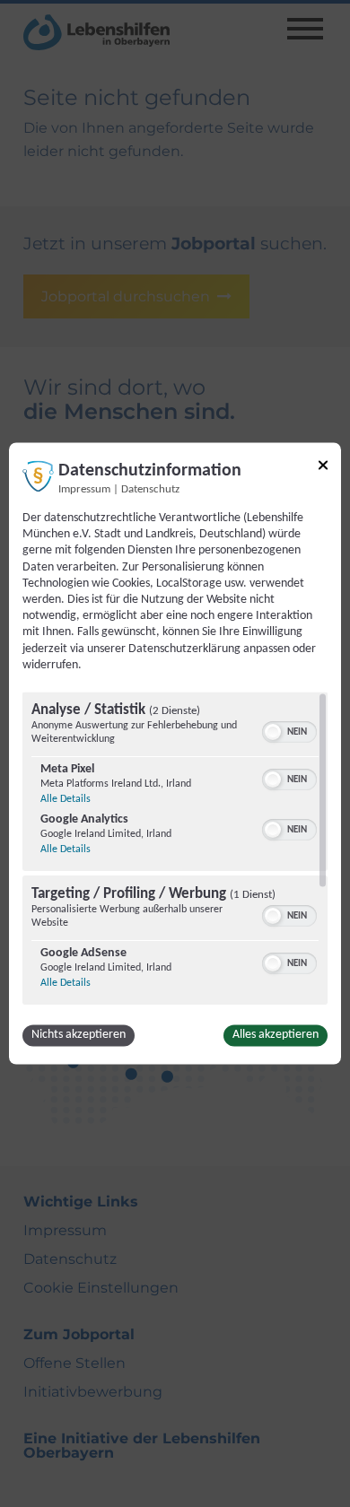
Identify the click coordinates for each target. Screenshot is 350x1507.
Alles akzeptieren (275, 1035)
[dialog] (175, 753)
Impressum (84, 489)
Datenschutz (150, 489)
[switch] (289, 731)
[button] (273, 733)
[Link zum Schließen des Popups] (323, 468)
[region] (175, 849)
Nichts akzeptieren (78, 1035)
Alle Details (65, 800)
